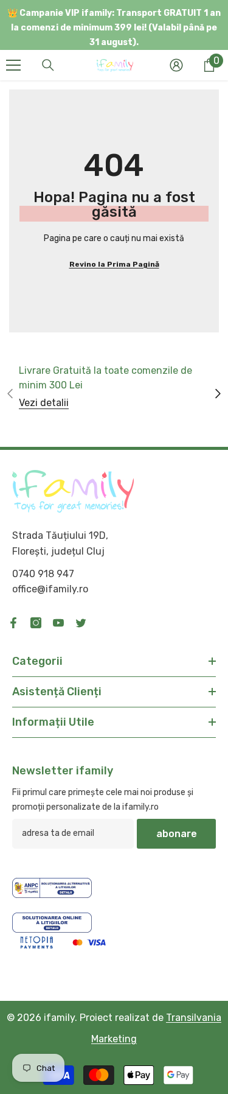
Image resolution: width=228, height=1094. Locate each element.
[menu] (13, 65)
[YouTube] (58, 623)
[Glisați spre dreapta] (217, 394)
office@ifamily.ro (50, 589)
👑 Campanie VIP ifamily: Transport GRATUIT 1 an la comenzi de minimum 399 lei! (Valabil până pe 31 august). (114, 27)
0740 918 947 (43, 574)
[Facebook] (13, 623)
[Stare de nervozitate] (81, 623)
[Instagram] (36, 623)
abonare (176, 834)
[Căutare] (48, 65)
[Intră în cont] (176, 65)
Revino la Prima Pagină (114, 264)
